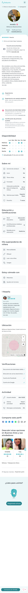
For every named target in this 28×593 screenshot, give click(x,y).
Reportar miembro (8, 472)
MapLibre (12, 355)
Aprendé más (15, 51)
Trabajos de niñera (13, 463)
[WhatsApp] (15, 422)
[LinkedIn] (9, 422)
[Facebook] (3, 422)
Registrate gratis (19, 472)
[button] (12, 306)
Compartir (22, 7)
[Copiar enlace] (25, 422)
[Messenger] (12, 422)
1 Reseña (11, 37)
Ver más (4, 85)
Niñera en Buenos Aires (14, 27)
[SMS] (18, 422)
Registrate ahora (14, 503)
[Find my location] (23, 344)
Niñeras (4, 463)
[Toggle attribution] (24, 355)
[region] (14, 345)
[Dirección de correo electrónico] (22, 422)
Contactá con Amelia (10, 589)
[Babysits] (6, 2)
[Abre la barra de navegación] (24, 2)
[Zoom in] (23, 336)
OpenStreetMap (19, 355)
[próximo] (25, 449)
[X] (6, 422)
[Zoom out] (23, 339)
